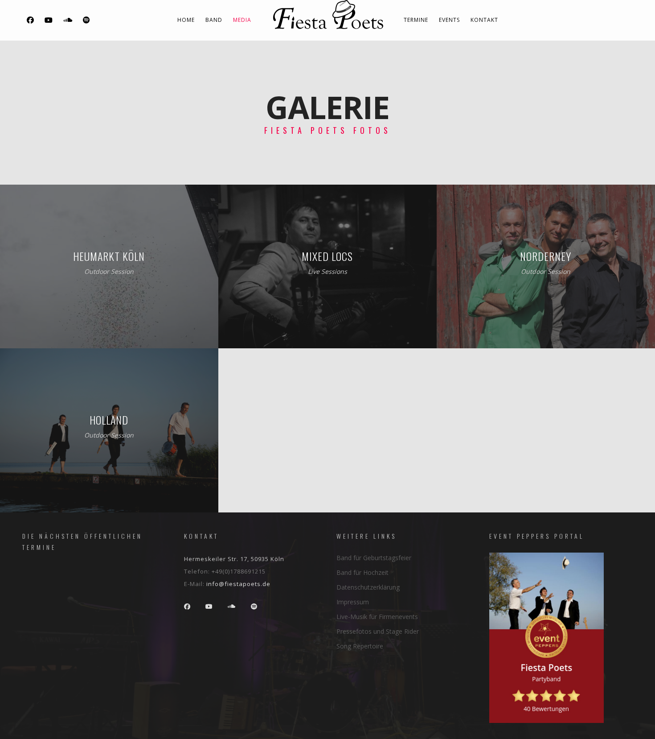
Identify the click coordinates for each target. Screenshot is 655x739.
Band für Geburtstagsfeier (373, 557)
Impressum (352, 602)
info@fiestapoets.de (238, 584)
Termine (416, 20)
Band (213, 20)
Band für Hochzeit (362, 572)
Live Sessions (327, 271)
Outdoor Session (109, 271)
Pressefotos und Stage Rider (377, 631)
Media (242, 20)
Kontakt (484, 20)
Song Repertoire (359, 646)
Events (449, 20)
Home (186, 20)
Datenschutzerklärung (368, 587)
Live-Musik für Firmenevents (377, 616)
